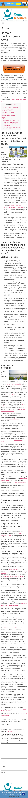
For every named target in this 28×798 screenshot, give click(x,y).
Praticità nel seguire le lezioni (11, 122)
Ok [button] (23, 794)
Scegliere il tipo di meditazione (11, 120)
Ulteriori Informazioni (14, 796)
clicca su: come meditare (14, 731)
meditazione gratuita (14, 569)
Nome (3, 761)
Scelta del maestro (8, 119)
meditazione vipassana (13, 419)
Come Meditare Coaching (10, 627)
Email (3, 766)
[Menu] (3, 23)
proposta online (19, 618)
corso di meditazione (20, 482)
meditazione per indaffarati (14, 384)
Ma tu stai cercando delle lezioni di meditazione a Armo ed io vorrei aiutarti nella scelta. (11, 109)
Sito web (3, 772)
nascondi (13, 104)
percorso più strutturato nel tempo (13, 576)
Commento (4, 742)
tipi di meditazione (10, 394)
